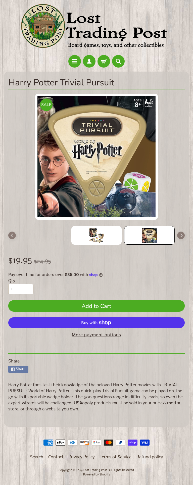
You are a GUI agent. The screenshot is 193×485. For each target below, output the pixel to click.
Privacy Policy (82, 457)
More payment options (96, 335)
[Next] (181, 235)
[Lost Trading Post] (96, 28)
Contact (56, 457)
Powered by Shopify (96, 474)
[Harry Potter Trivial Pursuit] (149, 235)
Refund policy (149, 457)
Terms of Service (115, 457)
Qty (11, 281)
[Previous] (12, 235)
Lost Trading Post (95, 470)
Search (36, 457)
